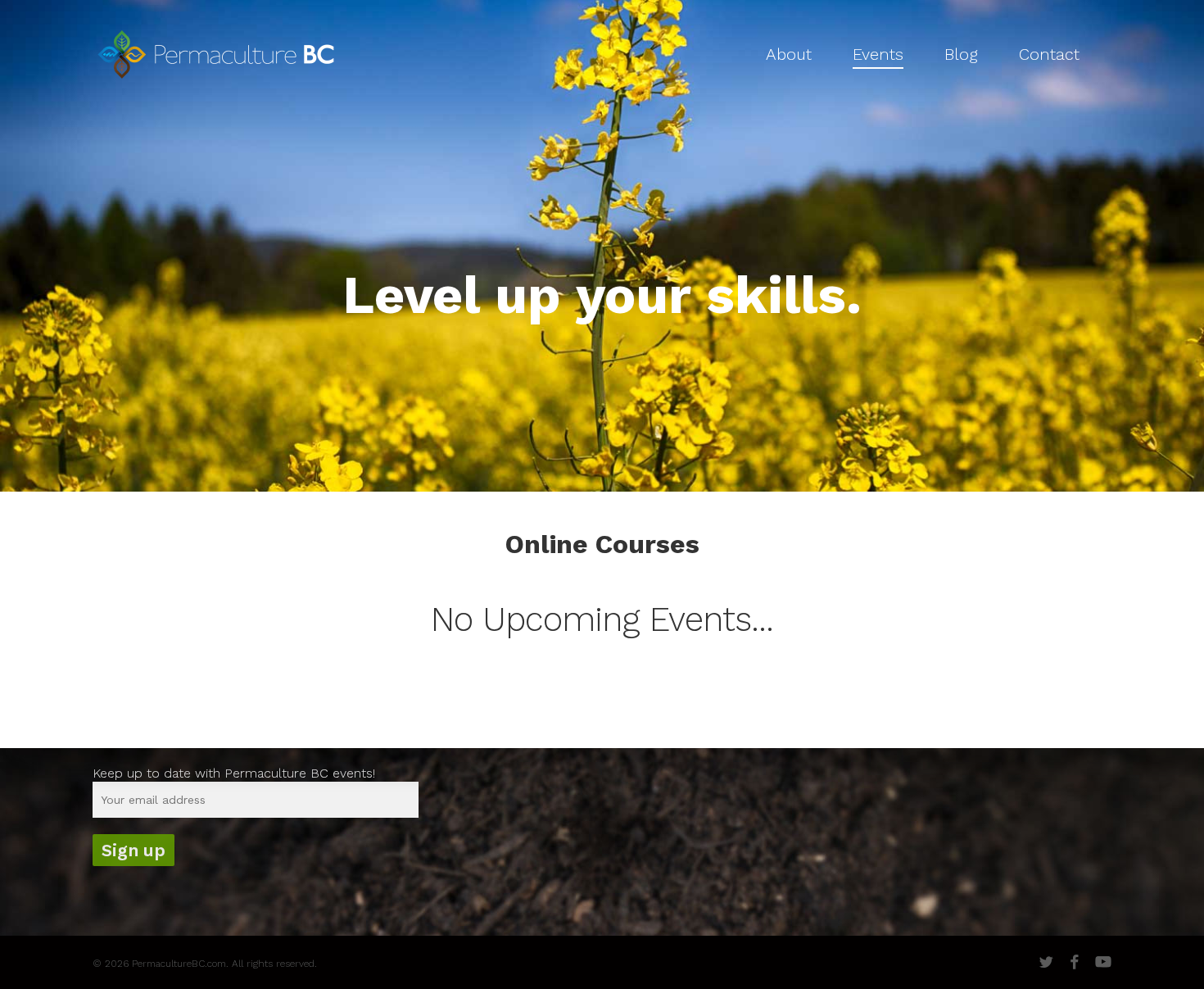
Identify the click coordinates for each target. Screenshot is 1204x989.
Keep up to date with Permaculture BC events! (234, 773)
